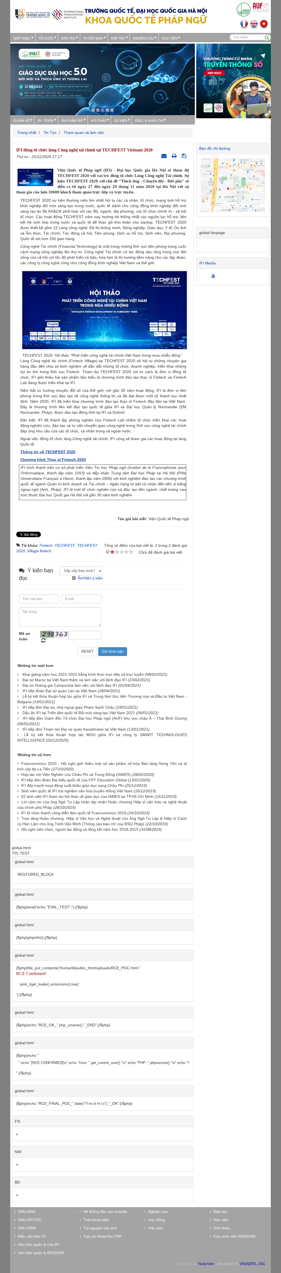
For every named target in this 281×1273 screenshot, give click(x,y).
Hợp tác (118, 38)
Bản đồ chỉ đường (214, 148)
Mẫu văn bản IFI (31, 1236)
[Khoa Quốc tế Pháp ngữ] (49, 14)
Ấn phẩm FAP (72, 120)
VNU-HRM (26, 1228)
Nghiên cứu (143, 38)
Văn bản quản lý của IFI (37, 1244)
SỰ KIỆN (120, 120)
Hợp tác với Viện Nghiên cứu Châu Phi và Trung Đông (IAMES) (76, 774)
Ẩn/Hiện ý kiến (90, 578)
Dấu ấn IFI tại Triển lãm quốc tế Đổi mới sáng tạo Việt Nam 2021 (79, 713)
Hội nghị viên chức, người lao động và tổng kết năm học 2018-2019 (79, 829)
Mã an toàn (24, 636)
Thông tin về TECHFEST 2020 (47, 452)
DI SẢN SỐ (21, 120)
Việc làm (154, 1228)
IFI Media (207, 263)
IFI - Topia (46, 120)
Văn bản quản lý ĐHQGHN (40, 1253)
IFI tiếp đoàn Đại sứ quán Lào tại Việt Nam (60, 691)
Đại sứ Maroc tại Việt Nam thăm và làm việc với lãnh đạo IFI (75, 680)
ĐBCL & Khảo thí (149, 120)
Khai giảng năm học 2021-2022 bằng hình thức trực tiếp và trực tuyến (83, 674)
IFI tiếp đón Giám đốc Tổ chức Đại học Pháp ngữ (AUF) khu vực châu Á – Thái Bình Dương (105, 718)
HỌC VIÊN (170, 38)
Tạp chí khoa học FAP (101, 1236)
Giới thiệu (22, 38)
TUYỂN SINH (93, 38)
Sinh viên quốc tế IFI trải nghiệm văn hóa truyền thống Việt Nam (77, 791)
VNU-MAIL (26, 1211)
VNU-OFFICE (28, 1220)
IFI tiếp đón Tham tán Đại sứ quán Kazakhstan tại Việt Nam (74, 729)
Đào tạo (68, 38)
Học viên (220, 1220)
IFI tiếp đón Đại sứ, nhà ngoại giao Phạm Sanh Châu (68, 707)
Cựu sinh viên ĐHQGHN (233, 1236)
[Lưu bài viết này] (185, 156)
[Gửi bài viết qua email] (164, 156)
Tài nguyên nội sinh (99, 1228)
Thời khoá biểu (95, 1220)
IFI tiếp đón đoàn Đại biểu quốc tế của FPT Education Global (74, 780)
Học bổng (155, 1220)
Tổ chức (46, 38)
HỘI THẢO (98, 120)
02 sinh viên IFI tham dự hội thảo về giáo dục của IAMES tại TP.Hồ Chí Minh (87, 796)
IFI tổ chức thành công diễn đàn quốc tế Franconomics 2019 (73, 813)
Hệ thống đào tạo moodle (104, 1211)
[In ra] (175, 156)
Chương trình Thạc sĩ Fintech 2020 (53, 459)
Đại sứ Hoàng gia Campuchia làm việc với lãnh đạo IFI (70, 685)
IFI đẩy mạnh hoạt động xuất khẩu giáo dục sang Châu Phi (72, 785)
